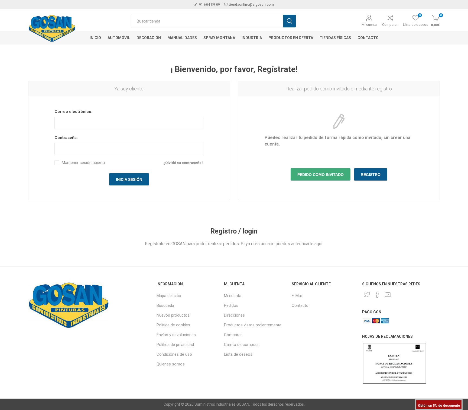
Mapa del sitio (169, 295)
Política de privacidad (175, 344)
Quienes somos (171, 364)
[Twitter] (367, 294)
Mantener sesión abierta (83, 162)
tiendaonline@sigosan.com (251, 5)
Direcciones (234, 315)
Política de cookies (173, 325)
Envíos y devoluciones (176, 334)
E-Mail (297, 295)
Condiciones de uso (174, 354)
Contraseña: (66, 137)
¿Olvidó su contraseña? (183, 163)
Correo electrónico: (73, 111)
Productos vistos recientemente (252, 325)
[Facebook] (377, 294)
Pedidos (231, 305)
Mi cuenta (369, 25)
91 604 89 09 (209, 5)
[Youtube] (388, 294)
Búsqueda (165, 305)
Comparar (390, 25)
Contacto (300, 305)
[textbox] (207, 21)
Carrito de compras (241, 344)
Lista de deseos (238, 354)
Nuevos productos (173, 315)
